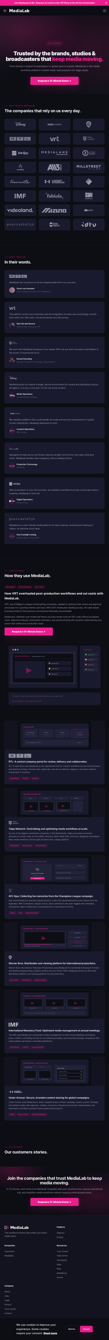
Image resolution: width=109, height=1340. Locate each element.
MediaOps (9, 1256)
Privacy (8, 1304)
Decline (71, 1329)
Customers (9, 1251)
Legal (7, 1300)
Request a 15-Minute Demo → (54, 80)
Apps (59, 1264)
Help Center (62, 1256)
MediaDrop (62, 1273)
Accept (86, 1329)
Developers (62, 1260)
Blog (59, 1269)
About (7, 1291)
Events (60, 1277)
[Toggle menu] (104, 11)
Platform (61, 1233)
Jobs (7, 1296)
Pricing (60, 1237)
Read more (50, 1333)
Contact (8, 1313)
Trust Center (62, 1251)
